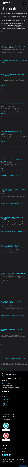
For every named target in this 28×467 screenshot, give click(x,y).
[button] (24, 3)
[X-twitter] (5, 455)
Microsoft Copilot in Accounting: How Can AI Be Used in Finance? (13, 75)
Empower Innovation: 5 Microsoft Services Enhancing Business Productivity (12, 245)
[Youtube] (10, 455)
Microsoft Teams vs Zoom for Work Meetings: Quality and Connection (12, 301)
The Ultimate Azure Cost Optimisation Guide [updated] (12, 329)
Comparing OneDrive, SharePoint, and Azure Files (13, 273)
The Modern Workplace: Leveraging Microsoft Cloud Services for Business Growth (12, 217)
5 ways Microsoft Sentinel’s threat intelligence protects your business (13, 359)
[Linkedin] (7, 455)
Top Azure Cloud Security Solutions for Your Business (12, 104)
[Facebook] (3, 455)
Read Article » (3, 55)
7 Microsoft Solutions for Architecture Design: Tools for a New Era (12, 189)
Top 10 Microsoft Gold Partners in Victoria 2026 (13, 46)
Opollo (25, 461)
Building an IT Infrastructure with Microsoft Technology (12, 160)
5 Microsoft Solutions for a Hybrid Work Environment (11, 132)
